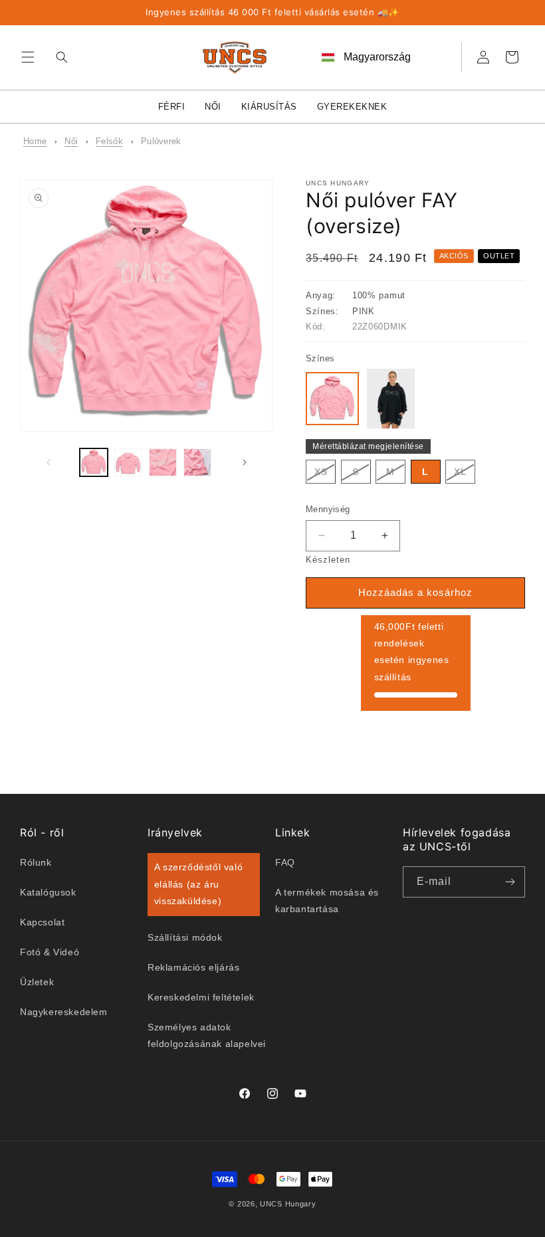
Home (35, 141)
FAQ (285, 862)
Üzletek (37, 982)
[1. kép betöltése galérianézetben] (94, 462)
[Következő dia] (244, 462)
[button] (28, 57)
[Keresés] (58, 57)
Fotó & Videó (49, 952)
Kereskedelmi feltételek (201, 997)
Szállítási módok (185, 937)
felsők (109, 141)
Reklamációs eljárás (193, 967)
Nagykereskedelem (64, 1011)
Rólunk (36, 862)
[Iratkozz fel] (509, 882)
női (71, 141)
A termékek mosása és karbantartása (327, 900)
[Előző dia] (48, 462)
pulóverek (161, 141)
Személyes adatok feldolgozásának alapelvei (207, 1035)
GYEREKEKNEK (352, 107)
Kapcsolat (42, 922)
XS (325, 475)
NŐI (213, 107)
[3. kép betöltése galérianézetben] (163, 462)
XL (464, 475)
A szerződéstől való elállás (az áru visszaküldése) (198, 883)
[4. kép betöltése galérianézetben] (197, 462)
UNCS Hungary (288, 1204)
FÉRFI (171, 107)
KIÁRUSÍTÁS (269, 107)
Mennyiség (328, 509)
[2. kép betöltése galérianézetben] (128, 462)
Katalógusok (48, 892)
